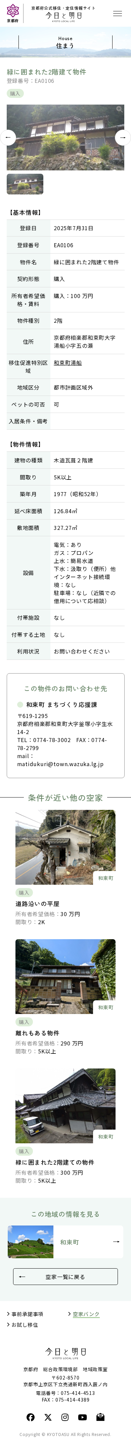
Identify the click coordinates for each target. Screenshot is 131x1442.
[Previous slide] (8, 138)
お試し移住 (24, 1325)
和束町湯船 (68, 362)
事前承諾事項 (27, 1314)
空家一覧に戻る (65, 1277)
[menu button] (117, 13)
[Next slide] (123, 138)
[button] (25, 184)
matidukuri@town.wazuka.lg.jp (60, 764)
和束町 (69, 1242)
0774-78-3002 (52, 740)
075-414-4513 (78, 1393)
